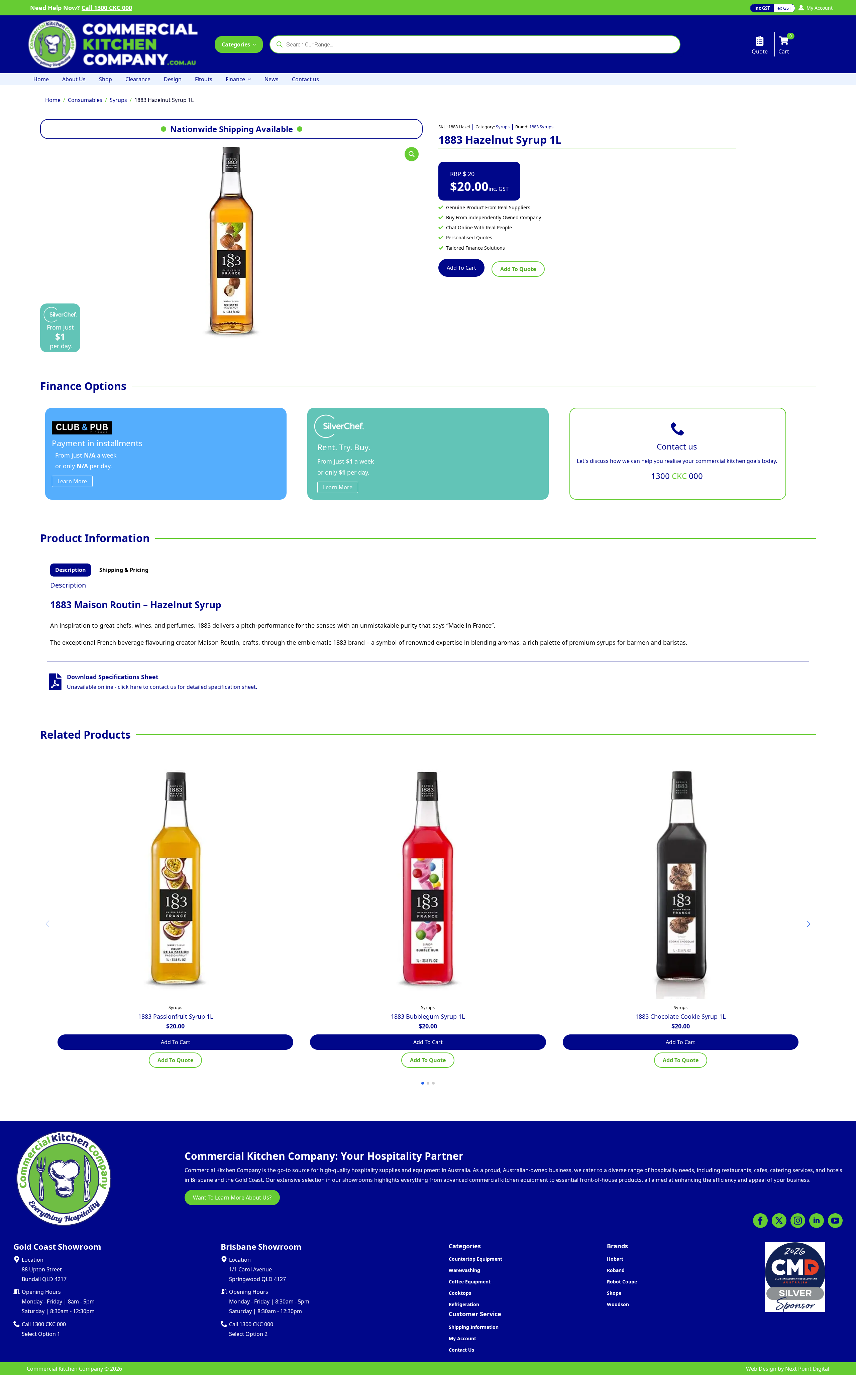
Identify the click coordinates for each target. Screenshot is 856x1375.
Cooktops (460, 1293)
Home (41, 79)
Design (173, 79)
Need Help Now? (81, 8)
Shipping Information (474, 1327)
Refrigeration (464, 1304)
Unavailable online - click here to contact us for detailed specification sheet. (162, 687)
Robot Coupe (622, 1281)
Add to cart (461, 267)
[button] (412, 154)
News (271, 79)
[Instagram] (797, 1220)
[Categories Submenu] (256, 44)
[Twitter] (779, 1220)
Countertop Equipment (475, 1259)
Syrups (118, 100)
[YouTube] (835, 1220)
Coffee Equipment (470, 1281)
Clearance (137, 79)
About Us (74, 79)
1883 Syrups (541, 127)
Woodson (618, 1304)
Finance (235, 79)
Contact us (305, 79)
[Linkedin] (816, 1220)
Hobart (615, 1259)
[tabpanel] (428, 614)
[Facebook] (760, 1220)
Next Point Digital (807, 1368)
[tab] (70, 570)
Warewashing (464, 1270)
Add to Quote (518, 269)
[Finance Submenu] (251, 79)
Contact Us (461, 1350)
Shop (105, 79)
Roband (616, 1270)
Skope (614, 1293)
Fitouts (203, 79)
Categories (236, 44)
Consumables (85, 100)
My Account (462, 1338)
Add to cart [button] (175, 1042)
